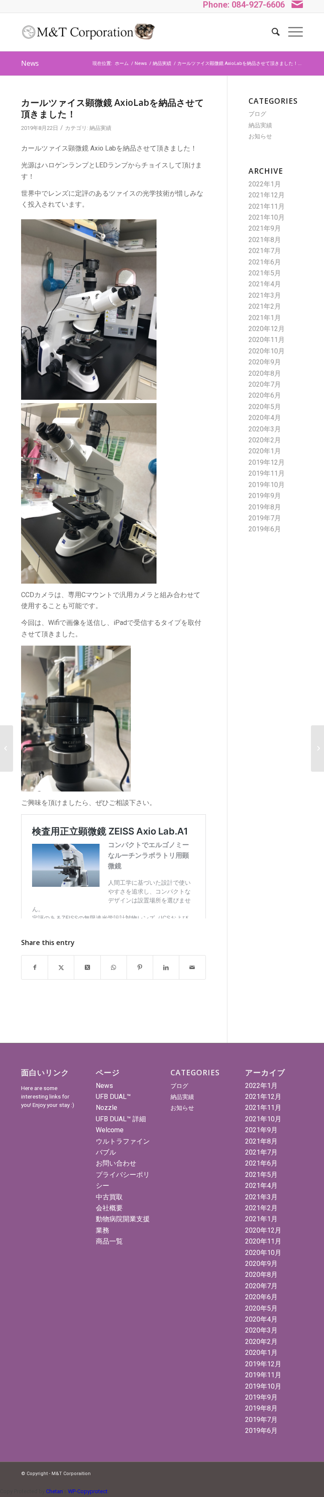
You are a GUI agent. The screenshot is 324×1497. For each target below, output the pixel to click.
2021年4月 (264, 284)
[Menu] (291, 32)
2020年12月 (266, 329)
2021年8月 (264, 240)
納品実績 (100, 128)
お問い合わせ (116, 1163)
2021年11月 (266, 206)
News (30, 63)
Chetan (54, 1491)
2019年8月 (264, 507)
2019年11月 (266, 473)
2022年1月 (264, 184)
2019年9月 (264, 496)
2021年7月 (264, 251)
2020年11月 (266, 340)
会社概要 (109, 1208)
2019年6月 (264, 529)
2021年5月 (264, 273)
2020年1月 (264, 451)
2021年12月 (266, 195)
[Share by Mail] (192, 967)
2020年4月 (264, 418)
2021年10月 (266, 217)
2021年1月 (264, 318)
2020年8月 (264, 373)
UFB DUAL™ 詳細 (121, 1119)
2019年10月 (266, 485)
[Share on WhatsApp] (114, 967)
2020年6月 (264, 395)
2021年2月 (264, 306)
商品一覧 (109, 1241)
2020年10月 (266, 351)
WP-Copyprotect (88, 1491)
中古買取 (109, 1197)
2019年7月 (264, 518)
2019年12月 (266, 462)
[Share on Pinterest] (140, 967)
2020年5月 (264, 407)
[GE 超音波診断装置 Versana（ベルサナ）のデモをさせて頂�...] (6, 748)
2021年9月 (264, 228)
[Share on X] (61, 967)
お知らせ (260, 136)
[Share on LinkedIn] (166, 967)
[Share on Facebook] (35, 967)
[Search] (271, 32)
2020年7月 (264, 384)
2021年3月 (264, 295)
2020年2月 (264, 440)
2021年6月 (264, 262)
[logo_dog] (88, 32)
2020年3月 (264, 429)
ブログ (257, 113)
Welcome (110, 1130)
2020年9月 (264, 362)
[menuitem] (271, 32)
